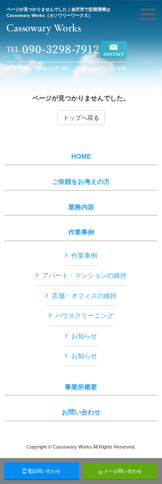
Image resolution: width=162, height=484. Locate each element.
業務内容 (81, 207)
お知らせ (84, 336)
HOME (81, 156)
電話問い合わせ (43, 471)
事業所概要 (81, 387)
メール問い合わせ (122, 471)
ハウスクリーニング (84, 315)
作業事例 (81, 232)
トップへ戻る (81, 117)
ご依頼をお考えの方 (81, 181)
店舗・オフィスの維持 (84, 295)
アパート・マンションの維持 (84, 275)
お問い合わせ (81, 412)
